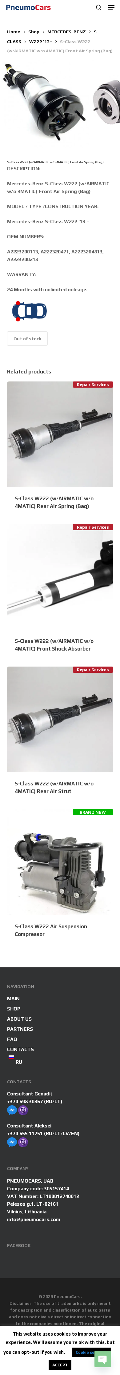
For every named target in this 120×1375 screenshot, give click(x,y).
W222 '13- (40, 41)
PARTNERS (20, 1029)
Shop (33, 31)
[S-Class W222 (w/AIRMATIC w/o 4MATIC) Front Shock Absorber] (60, 577)
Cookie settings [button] (91, 1352)
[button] (111, 7)
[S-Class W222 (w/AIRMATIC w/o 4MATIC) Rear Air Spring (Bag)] (60, 434)
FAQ (12, 1039)
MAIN (13, 999)
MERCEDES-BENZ (66, 31)
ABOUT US (19, 1019)
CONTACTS (20, 1049)
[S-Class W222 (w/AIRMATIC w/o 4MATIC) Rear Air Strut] (60, 719)
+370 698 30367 (25, 1101)
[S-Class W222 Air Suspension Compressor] (60, 862)
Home (13, 31)
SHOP (13, 1009)
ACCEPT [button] (60, 1365)
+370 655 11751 (25, 1133)
